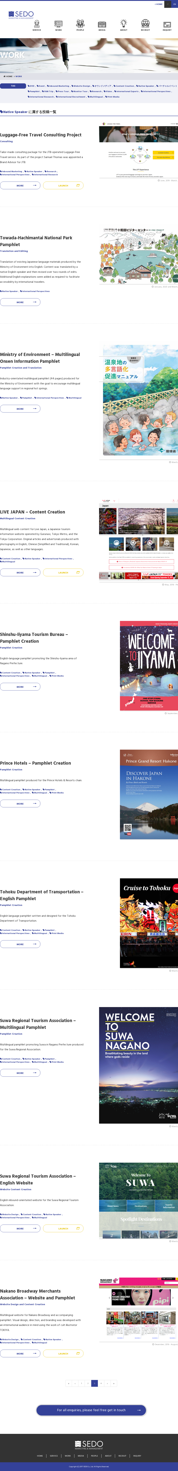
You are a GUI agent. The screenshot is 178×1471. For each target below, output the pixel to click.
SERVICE (54, 1456)
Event (42, 86)
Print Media (113, 97)
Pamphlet (35, 91)
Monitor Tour (80, 91)
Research (96, 91)
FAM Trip (48, 91)
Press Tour (63, 91)
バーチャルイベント (168, 86)
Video (109, 91)
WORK (68, 1456)
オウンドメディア (103, 86)
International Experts (127, 91)
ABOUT (108, 1456)
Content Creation (125, 86)
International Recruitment (71, 97)
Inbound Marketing (59, 86)
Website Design (82, 86)
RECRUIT (122, 1456)
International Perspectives (157, 91)
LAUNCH (63, 186)
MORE (20, 186)
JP (168, 4)
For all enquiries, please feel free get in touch (91, 1410)
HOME (159, 4)
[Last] (114, 1383)
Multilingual (96, 97)
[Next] (107, 1383)
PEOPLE (94, 1456)
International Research (42, 97)
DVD (32, 86)
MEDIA (81, 1456)
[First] (68, 1383)
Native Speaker (146, 86)
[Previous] (75, 1383)
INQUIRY (137, 1456)
